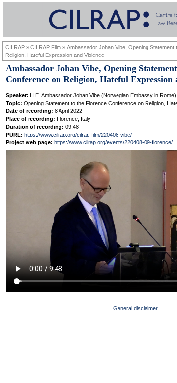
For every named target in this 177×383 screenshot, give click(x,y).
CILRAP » (17, 47)
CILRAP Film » (48, 47)
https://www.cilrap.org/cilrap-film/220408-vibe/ (78, 134)
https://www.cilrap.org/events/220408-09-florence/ (113, 142)
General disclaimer (135, 308)
